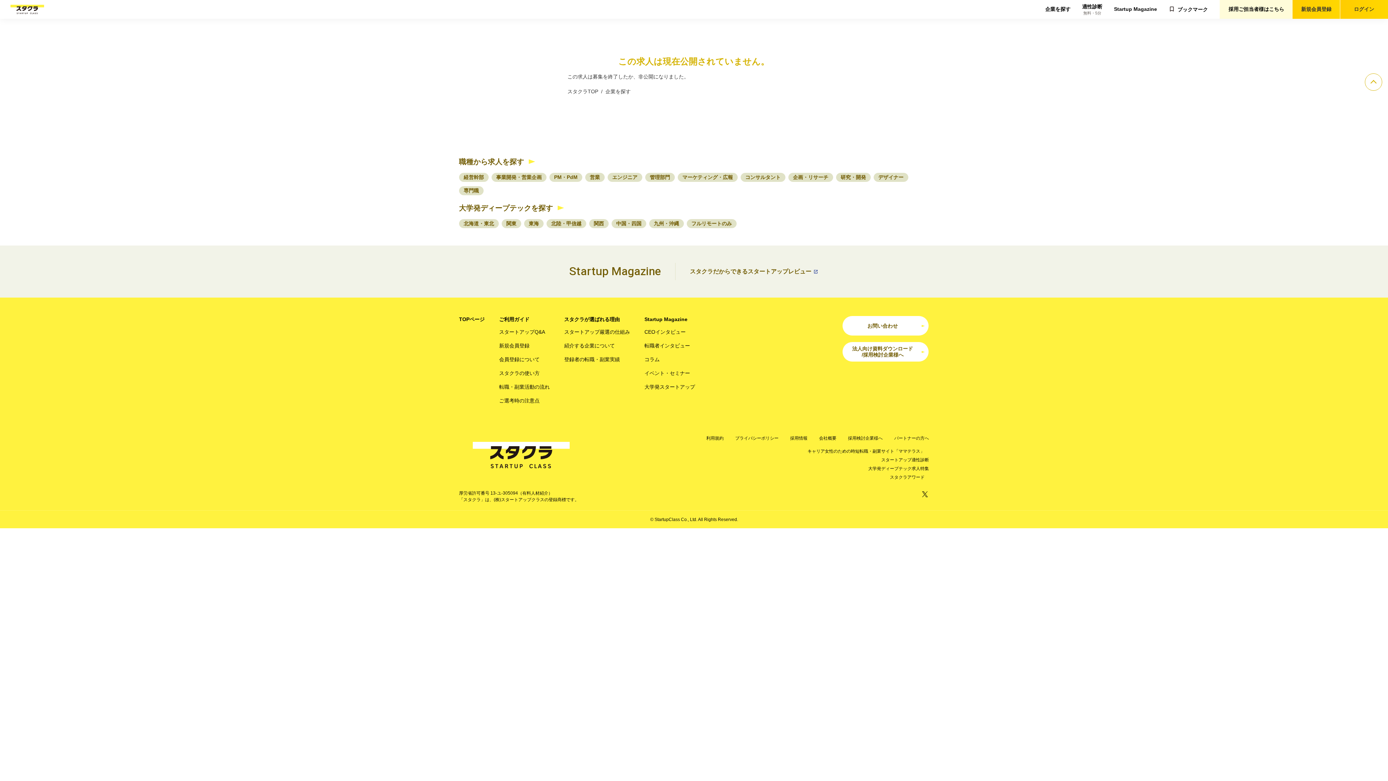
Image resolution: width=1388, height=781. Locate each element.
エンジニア (625, 177)
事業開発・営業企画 (519, 177)
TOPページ (472, 319)
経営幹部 (474, 177)
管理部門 (660, 177)
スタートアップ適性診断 (905, 459)
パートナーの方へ (911, 438)
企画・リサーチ (810, 177)
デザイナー (891, 177)
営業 (595, 177)
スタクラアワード (907, 477)
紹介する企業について (589, 346)
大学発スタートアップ (669, 387)
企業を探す (1058, 9)
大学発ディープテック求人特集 (898, 468)
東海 (534, 223)
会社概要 (827, 438)
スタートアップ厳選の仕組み (597, 332)
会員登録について (519, 359)
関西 (599, 223)
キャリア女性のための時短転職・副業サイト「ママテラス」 (866, 451)
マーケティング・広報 (707, 177)
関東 (511, 223)
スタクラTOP (582, 91)
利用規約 (715, 438)
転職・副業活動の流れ (524, 387)
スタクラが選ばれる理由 (592, 319)
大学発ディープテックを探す (506, 208)
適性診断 (1092, 10)
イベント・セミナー (667, 373)
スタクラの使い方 (519, 373)
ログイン (1364, 9)
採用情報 (798, 438)
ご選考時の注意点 (519, 401)
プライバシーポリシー (757, 438)
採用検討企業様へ (865, 438)
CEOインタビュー (665, 332)
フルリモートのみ (711, 223)
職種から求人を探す (491, 162)
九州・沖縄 (666, 223)
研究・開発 (853, 177)
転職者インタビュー (667, 346)
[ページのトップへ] (1373, 82)
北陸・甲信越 (566, 223)
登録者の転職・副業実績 (592, 359)
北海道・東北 (479, 223)
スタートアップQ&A (522, 332)
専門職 (471, 190)
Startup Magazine (1135, 9)
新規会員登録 (1316, 9)
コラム (652, 359)
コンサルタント (763, 177)
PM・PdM (566, 177)
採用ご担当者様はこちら (1256, 9)
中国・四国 (629, 223)
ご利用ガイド (514, 319)
